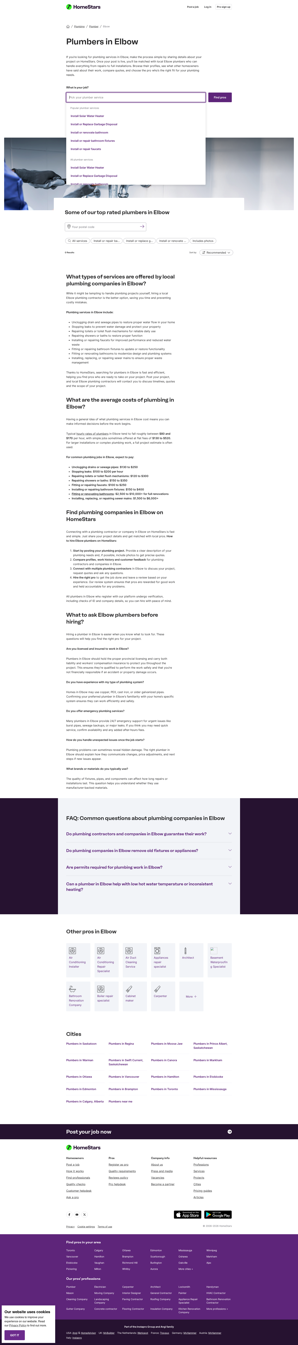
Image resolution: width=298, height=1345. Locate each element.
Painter (182, 1293)
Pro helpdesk (117, 1184)
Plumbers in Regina (121, 1043)
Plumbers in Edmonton (81, 1089)
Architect (155, 1286)
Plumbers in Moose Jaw (166, 1043)
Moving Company (104, 1293)
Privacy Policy (18, 1325)
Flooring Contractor (133, 1308)
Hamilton (99, 1256)
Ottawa (126, 1250)
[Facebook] (69, 1215)
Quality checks (75, 1184)
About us (157, 1164)
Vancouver (72, 1256)
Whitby (126, 1268)
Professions (201, 1164)
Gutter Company (75, 1308)
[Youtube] (77, 1215)
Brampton (127, 1256)
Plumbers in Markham (207, 1060)
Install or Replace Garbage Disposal (94, 124)
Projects (198, 1177)
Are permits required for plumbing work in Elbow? (114, 867)
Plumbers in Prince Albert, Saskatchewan (210, 1045)
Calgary (98, 1250)
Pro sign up (223, 6)
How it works (75, 1171)
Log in (207, 6)
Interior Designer (131, 1293)
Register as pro (118, 1164)
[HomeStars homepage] (86, 7)
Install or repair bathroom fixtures (93, 140)
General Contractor (161, 1293)
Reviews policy (118, 1177)
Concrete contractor (105, 1308)
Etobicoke (71, 1262)
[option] (136, 116)
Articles (198, 1197)
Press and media (162, 1171)
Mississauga (185, 1250)
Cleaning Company (77, 1299)
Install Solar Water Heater (87, 116)
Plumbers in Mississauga (209, 1089)
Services (199, 1171)
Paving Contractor (132, 1299)
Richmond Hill (129, 1262)
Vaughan (99, 1262)
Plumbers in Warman (79, 1060)
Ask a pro (72, 1197)
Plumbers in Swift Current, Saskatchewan (126, 1062)
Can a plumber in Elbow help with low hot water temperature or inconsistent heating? (139, 886)
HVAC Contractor (216, 1293)
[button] (216, 252)
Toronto (70, 1250)
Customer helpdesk (79, 1190)
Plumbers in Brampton (123, 1089)
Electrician (100, 1286)
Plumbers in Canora (164, 1060)
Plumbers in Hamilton (165, 1076)
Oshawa (183, 1256)
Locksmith (184, 1286)
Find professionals (78, 1177)
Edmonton (156, 1250)
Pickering (71, 1268)
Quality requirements (122, 1171)
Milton (97, 1268)
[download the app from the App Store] (187, 1214)
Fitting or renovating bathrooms (93, 494)
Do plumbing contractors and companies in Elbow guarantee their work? (136, 833)
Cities (197, 1184)
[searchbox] (136, 97)
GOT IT (14, 1335)
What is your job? (77, 87)
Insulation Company (161, 1308)
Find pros (220, 97)
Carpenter (128, 1286)
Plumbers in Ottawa (79, 1076)
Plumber (71, 1286)
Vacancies (157, 1177)
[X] (84, 1215)
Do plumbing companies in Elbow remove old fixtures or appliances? (132, 850)
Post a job (193, 6)
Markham (211, 1256)
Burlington (156, 1262)
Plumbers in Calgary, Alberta (85, 1101)
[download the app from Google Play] (218, 1214)
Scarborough (157, 1256)
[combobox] (136, 139)
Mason (70, 1293)
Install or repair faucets (86, 149)
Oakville (182, 1262)
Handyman (212, 1286)
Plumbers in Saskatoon (81, 1043)
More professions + (217, 1308)
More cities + (185, 1268)
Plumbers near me (120, 1101)
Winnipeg (211, 1250)
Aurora (154, 1268)
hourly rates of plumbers (92, 433)
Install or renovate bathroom (89, 132)
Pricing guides (202, 1190)
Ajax (208, 1262)
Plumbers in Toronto (164, 1089)
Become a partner (163, 1184)
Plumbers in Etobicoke (208, 1076)
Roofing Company (160, 1299)
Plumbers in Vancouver (124, 1076)
